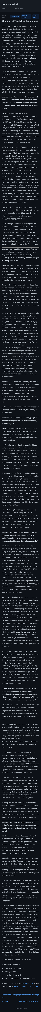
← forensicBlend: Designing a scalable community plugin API (20, 996)
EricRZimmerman (26, 983)
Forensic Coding (24, 16)
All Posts (5, 1001)
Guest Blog (35, 16)
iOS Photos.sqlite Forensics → (29, 1001)
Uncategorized (15, 16)
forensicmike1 (10, 4)
